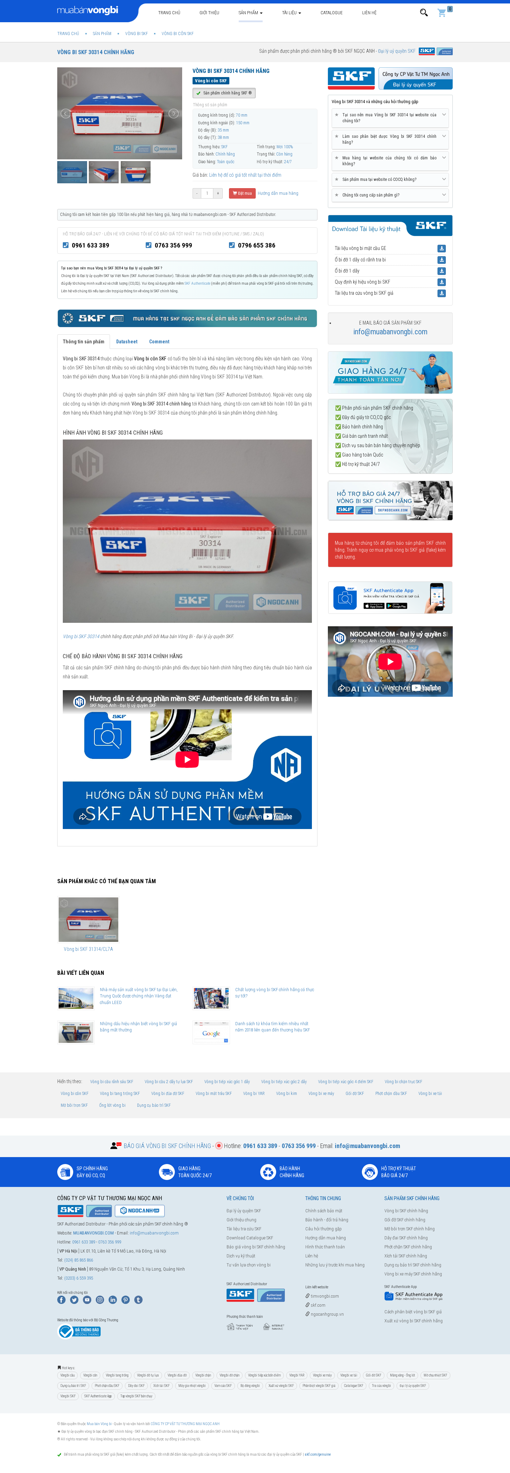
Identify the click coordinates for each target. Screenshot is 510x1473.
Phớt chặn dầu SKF (391, 1093)
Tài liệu (290, 12)
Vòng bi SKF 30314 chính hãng (95, 52)
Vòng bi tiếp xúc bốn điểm (264, 1375)
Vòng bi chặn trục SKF (403, 1081)
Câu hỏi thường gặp (323, 1228)
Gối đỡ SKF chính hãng (404, 1219)
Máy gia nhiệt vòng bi (192, 1386)
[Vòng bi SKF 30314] (187, 531)
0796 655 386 (256, 245)
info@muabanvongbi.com (390, 331)
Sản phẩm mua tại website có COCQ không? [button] (376, 179)
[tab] (390, 118)
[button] (423, 12)
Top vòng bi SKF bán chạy (136, 1396)
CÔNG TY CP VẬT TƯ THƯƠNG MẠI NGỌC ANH (185, 1424)
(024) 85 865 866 (78, 1260)
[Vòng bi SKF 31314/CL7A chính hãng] (88, 919)
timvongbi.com (324, 1296)
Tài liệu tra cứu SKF (244, 1228)
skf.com (317, 1305)
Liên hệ (369, 12)
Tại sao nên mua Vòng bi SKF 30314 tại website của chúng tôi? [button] (386, 117)
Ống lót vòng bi (112, 1105)
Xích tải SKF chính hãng (405, 1255)
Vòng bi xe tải (430, 1093)
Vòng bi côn (90, 1375)
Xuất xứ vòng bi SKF (281, 1386)
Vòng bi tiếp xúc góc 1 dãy (227, 1081)
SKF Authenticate (197, 283)
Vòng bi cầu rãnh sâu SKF (111, 1081)
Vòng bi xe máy (321, 1093)
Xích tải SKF (161, 1386)
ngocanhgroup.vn (327, 1314)
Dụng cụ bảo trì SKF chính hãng (412, 1264)
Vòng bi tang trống (117, 1375)
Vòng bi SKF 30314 (81, 636)
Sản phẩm (249, 12)
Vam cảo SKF (223, 1386)
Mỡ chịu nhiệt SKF (435, 1375)
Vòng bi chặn (203, 1375)
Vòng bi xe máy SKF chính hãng (413, 1274)
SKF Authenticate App (98, 1396)
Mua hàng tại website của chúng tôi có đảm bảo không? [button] (386, 160)
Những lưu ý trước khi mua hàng (335, 1264)
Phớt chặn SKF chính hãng (408, 1246)
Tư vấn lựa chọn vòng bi (249, 1264)
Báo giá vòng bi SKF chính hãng (256, 1246)
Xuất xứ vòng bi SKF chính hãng (413, 1320)
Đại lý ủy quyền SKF (244, 1210)
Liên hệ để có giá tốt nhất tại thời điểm (245, 175)
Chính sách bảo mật (323, 1210)
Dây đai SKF (136, 1386)
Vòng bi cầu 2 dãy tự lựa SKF (169, 1081)
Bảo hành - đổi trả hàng (326, 1219)
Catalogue (332, 12)
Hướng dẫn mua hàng (277, 193)
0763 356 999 (173, 245)
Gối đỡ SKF (355, 1093)
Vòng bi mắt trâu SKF (214, 1093)
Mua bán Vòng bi (99, 1424)
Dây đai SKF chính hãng (406, 1237)
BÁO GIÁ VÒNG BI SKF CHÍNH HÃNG (167, 1145)
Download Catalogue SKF (250, 1237)
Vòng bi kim (286, 1093)
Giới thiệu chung (241, 1219)
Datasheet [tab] (126, 341)
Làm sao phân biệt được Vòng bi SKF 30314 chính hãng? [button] (386, 139)
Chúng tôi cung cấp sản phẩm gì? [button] (368, 195)
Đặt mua (244, 193)
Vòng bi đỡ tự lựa (148, 1375)
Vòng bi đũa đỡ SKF (167, 1093)
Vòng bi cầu (67, 1375)
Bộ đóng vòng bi (250, 1386)
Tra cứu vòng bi (381, 1386)
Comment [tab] (159, 341)
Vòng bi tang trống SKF (120, 1093)
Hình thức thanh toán (325, 1246)
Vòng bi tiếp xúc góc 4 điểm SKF (345, 1081)
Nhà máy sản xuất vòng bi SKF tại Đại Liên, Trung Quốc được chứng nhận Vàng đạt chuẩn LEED (139, 996)
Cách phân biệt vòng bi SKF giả (413, 1311)
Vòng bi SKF (68, 1396)
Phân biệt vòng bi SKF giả (319, 1386)
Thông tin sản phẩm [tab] (83, 341)
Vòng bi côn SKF (74, 1093)
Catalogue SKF (353, 1386)
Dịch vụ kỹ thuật (241, 1255)
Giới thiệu (209, 12)
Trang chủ (169, 12)
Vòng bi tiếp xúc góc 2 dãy (284, 1081)
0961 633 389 (90, 245)
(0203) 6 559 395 (78, 1278)
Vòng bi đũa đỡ (177, 1375)
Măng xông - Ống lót (402, 1375)
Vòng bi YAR (254, 1093)
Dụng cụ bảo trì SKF (154, 1105)
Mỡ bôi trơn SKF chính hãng (409, 1228)
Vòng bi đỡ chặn (229, 1375)
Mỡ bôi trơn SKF (74, 1105)
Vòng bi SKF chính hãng (406, 1210)
